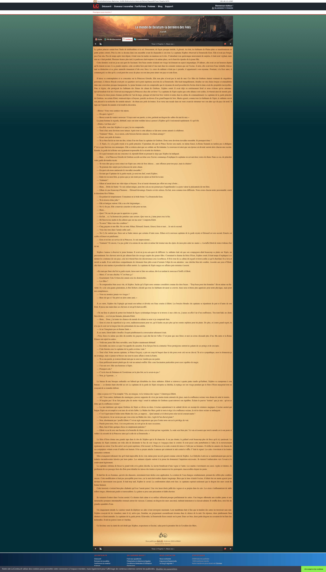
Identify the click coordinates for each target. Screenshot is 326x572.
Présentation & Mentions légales (139, 561)
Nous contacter (165, 559)
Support (169, 6)
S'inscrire (229, 8)
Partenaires (131, 566)
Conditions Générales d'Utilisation (139, 563)
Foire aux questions (134, 559)
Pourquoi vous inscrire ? (102, 12)
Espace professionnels (168, 561)
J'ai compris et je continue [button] (313, 569)
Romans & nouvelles (123, 6)
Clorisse (219, 563)
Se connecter (219, 8)
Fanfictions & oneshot (102, 563)
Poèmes (151, 6)
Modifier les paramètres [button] (166, 569)
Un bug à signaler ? (167, 563)
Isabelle (163, 31)
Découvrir (107, 6)
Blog (160, 6)
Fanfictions (140, 6)
